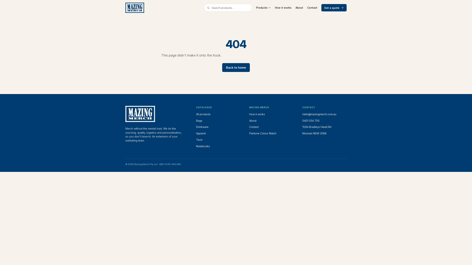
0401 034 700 (311, 120)
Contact (312, 7)
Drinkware (202, 126)
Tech (199, 139)
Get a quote (331, 7)
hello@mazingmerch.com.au (319, 114)
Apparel (201, 133)
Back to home (236, 67)
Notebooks (203, 146)
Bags (199, 120)
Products (262, 7)
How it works (283, 7)
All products (203, 114)
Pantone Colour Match (262, 133)
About (299, 7)
